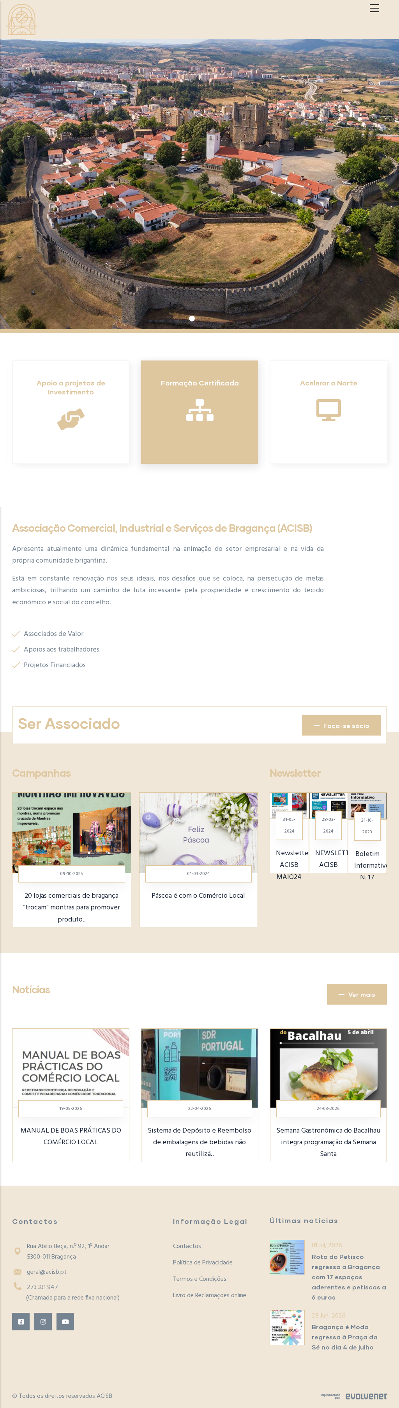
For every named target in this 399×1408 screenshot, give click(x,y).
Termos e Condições (199, 1279)
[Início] (22, 19)
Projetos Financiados (55, 665)
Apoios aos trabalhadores (61, 649)
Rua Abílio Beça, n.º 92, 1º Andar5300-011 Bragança (68, 1251)
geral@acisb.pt (47, 1272)
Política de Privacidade (203, 1263)
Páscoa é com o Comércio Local (198, 896)
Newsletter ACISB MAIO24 (293, 865)
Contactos (187, 1246)
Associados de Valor (53, 634)
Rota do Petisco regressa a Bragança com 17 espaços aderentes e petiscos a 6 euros (349, 1277)
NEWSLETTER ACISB (336, 859)
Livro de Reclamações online (209, 1296)
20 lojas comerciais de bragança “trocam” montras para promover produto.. (71, 907)
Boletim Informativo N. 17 (372, 866)
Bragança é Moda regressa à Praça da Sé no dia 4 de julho (345, 1337)
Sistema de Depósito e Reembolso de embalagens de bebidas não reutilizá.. (171, 1142)
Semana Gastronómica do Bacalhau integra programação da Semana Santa (300, 1142)
